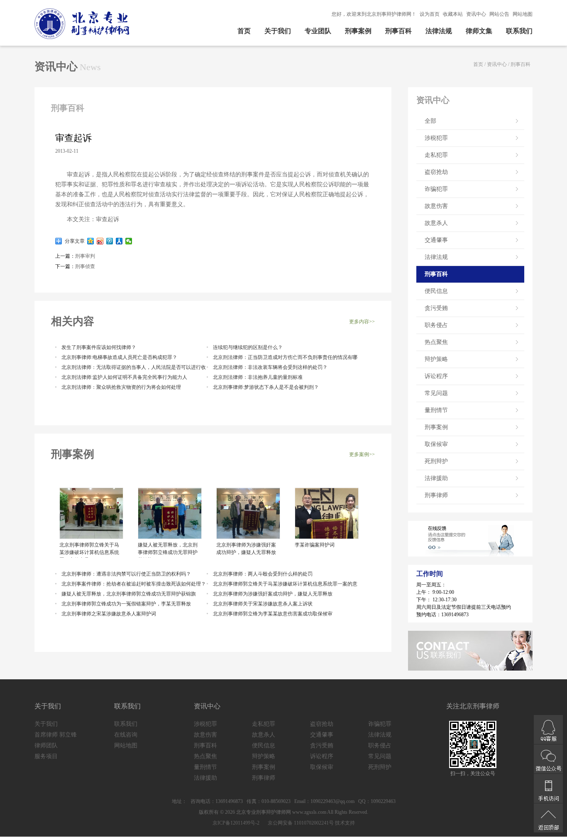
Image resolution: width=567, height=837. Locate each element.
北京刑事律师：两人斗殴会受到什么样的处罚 (263, 574)
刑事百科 (398, 30)
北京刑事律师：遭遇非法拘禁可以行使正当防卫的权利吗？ (126, 574)
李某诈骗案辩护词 (315, 545)
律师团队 (46, 745)
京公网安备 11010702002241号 (300, 823)
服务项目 (46, 756)
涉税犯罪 (436, 138)
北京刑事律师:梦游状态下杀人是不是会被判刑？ (266, 387)
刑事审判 (85, 256)
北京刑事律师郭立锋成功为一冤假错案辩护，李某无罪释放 (126, 604)
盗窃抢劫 (436, 172)
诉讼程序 (436, 376)
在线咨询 (125, 735)
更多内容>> (362, 322)
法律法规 (438, 30)
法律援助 (436, 478)
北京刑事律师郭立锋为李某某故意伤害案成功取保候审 (272, 614)
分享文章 (73, 241)
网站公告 (499, 14)
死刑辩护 (436, 461)
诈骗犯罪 (436, 189)
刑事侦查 (85, 266)
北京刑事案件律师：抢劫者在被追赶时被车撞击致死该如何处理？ (133, 584)
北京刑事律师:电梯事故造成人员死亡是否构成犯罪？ (119, 357)
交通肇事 (436, 240)
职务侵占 (436, 325)
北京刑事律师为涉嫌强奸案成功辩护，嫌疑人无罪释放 (246, 548)
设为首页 (430, 14)
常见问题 (436, 393)
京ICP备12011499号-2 (236, 823)
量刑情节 (436, 410)
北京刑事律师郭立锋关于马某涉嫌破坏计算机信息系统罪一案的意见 (89, 550)
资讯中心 (476, 14)
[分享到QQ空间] (90, 241)
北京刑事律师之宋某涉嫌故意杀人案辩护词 (108, 614)
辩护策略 (436, 359)
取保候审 (436, 444)
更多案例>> (362, 454)
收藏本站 (453, 14)
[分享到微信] (128, 241)
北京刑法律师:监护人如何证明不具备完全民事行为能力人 (124, 377)
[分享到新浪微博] (100, 241)
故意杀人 (436, 223)
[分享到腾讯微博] (109, 241)
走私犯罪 (436, 155)
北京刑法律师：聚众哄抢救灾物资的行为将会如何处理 (121, 387)
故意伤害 (436, 206)
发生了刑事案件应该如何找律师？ (98, 347)
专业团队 (318, 30)
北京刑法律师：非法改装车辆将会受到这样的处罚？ (270, 367)
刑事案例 (358, 30)
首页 (244, 30)
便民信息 (436, 291)
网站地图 (523, 14)
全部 (430, 121)
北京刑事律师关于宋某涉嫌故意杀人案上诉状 (263, 604)
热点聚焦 (436, 342)
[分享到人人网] (119, 241)
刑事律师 (436, 495)
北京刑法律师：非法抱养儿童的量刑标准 (258, 377)
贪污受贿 (436, 308)
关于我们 (277, 30)
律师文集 (479, 30)
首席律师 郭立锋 (55, 735)
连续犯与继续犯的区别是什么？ (248, 347)
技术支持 (345, 823)
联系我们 (519, 30)
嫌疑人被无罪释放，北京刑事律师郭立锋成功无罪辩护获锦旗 (168, 550)
